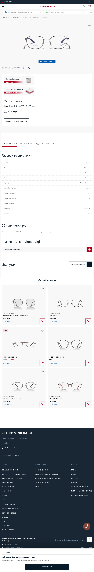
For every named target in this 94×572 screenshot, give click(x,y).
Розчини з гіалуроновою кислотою (49, 478)
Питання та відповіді (9, 513)
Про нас (74, 470)
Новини (5, 517)
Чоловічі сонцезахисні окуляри (14, 474)
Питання (50, 144)
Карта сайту (6, 526)
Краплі (37, 487)
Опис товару (26, 144)
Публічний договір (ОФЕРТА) (81, 491)
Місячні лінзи (7, 491)
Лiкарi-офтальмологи (79, 487)
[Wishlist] (89, 26)
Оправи (4, 495)
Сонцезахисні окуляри (10, 470)
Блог (3, 521)
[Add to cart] (42, 321)
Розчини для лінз (41, 470)
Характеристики (9, 144)
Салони (74, 483)
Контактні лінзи (7, 483)
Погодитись (47, 567)
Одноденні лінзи (8, 487)
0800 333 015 (9, 2)
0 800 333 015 (10, 447)
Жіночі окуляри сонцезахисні (13, 478)
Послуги (74, 478)
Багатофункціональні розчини (46, 474)
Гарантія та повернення (10, 509)
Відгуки (39, 144)
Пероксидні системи (42, 483)
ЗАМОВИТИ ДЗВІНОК (11, 455)
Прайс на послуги (8, 530)
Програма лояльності (79, 495)
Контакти (74, 474)
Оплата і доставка (8, 505)
